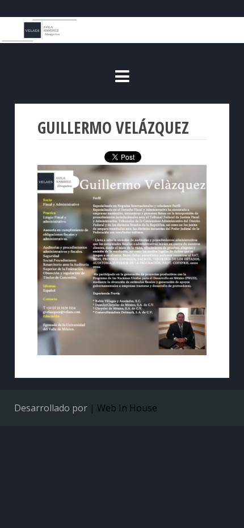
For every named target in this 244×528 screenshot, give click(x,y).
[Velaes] (122, 39)
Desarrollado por (50, 408)
